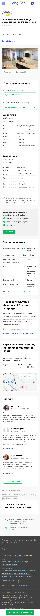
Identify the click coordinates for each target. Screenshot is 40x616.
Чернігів (23, 602)
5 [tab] (15, 66)
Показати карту (27, 377)
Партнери (21, 571)
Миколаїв (14, 598)
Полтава (4, 604)
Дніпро (13, 595)
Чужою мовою (18, 555)
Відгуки (26, 562)
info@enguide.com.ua (23, 585)
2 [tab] (7, 66)
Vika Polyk (15, 406)
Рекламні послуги (26, 576)
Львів (8, 595)
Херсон (4, 602)
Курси (10, 562)
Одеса (20, 595)
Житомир (5, 600)
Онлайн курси (6, 564)
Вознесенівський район (11, 490)
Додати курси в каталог (9, 571)
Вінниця (29, 598)
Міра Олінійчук (17, 456)
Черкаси (31, 602)
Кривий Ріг (21, 598)
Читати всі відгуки (13, 481)
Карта (15, 562)
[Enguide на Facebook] (19, 581)
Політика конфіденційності (11, 576)
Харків (26, 595)
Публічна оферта (7, 573)
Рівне (10, 602)
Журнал (14, 564)
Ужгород (12, 604)
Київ (3, 595)
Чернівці (16, 602)
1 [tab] (4, 66)
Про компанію (30, 571)
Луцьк (11, 600)
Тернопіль (18, 600)
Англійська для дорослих (11, 494)
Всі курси (9, 232)
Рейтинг (20, 562)
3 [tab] (10, 66)
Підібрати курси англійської (20, 612)
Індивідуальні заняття (10, 498)
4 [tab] (12, 66)
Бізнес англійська (29, 494)
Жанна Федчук (17, 429)
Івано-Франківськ (29, 600)
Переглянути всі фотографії (15, 72)
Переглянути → (8, 422)
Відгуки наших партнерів (22, 573)
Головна (4, 562)
